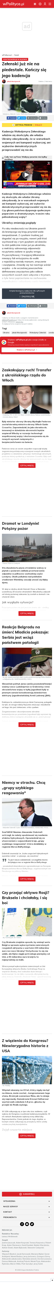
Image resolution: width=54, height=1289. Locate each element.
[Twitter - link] (32, 1224)
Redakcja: (7, 1230)
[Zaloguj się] (45, 4)
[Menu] (50, 4)
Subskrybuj (19, 322)
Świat (16, 55)
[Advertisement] (27, 490)
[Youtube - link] (27, 1224)
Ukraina (6, 333)
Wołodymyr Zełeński (37, 333)
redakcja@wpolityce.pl (9, 320)
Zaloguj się (27, 296)
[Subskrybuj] (40, 4)
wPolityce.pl (7, 55)
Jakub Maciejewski (19, 333)
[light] (35, 4)
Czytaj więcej (27, 465)
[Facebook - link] (22, 1224)
